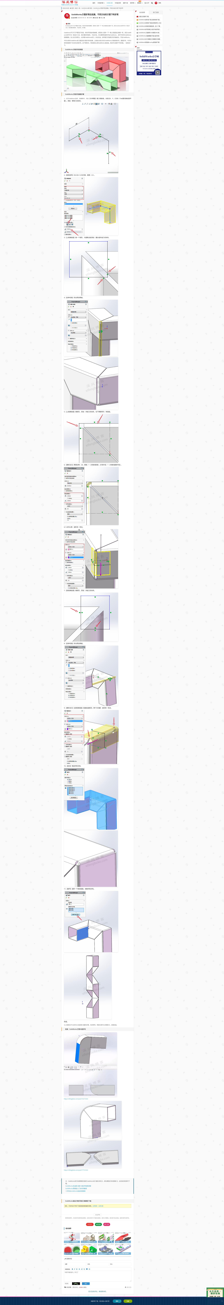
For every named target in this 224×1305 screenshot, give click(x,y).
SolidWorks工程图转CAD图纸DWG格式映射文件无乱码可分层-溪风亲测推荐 (160, 32)
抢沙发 (96, 18)
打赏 (90, 1224)
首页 (94, 3)
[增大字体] (104, 18)
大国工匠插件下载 (144, 16)
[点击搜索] (152, 3)
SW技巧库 (100, 3)
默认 (102, 18)
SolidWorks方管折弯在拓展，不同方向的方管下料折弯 (108, 8)
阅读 (99, 1224)
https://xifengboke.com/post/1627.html (76, 1099)
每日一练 (77, 8)
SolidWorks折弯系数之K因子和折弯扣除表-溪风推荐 (153, 29)
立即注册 (100, 1206)
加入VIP (147, 3)
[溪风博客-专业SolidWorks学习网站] (69, 3)
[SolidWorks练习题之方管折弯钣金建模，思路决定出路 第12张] (93, 1134)
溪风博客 (75, 18)
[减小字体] (99, 18)
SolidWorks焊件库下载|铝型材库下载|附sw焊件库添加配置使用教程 (157, 20)
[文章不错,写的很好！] (82, 1269)
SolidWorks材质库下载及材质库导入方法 (150, 23)
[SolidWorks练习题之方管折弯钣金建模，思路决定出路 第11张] (90, 1064)
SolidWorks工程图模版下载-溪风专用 (149, 36)
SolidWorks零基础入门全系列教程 (76, 1188)
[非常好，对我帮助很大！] (87, 1269)
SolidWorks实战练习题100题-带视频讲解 (78, 1186)
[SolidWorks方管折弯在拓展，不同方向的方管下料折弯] (96, 72)
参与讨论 (129, 1287)
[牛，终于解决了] (84, 1269)
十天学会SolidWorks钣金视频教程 (75, 1191)
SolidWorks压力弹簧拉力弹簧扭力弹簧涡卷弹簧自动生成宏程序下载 (157, 39)
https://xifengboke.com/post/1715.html (76, 1170)
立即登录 (94, 1206)
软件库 (132, 3)
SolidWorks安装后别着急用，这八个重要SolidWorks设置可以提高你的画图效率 (160, 26)
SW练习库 (110, 3)
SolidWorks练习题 (87, 8)
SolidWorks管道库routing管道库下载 (149, 42)
